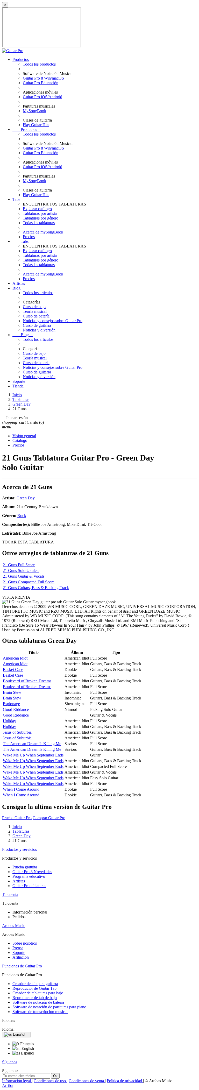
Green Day (26, 498)
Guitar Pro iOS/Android (42, 97)
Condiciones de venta (87, 1081)
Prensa (17, 948)
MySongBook (34, 111)
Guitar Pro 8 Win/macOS (43, 78)
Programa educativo (28, 876)
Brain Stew (12, 692)
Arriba (7, 1085)
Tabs (16, 199)
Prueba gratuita (24, 867)
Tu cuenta (10, 894)
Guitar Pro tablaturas (29, 885)
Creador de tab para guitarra (35, 983)
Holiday (9, 721)
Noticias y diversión (39, 330)
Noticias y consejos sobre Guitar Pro (52, 320)
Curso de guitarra (37, 325)
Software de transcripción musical (40, 1011)
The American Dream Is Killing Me (32, 743)
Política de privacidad (125, 1081)
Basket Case (13, 669)
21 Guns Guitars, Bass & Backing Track (36, 587)
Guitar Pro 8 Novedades (32, 871)
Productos (20, 59)
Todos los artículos (38, 293)
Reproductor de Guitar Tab (34, 988)
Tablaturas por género (40, 218)
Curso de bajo (34, 307)
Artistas (18, 283)
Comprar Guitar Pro (49, 818)
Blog (16, 288)
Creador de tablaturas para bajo (37, 993)
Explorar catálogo (37, 209)
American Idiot (15, 658)
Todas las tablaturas (39, 223)
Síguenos (9, 1062)
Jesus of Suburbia (17, 732)
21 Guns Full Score (19, 565)
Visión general (24, 436)
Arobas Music (13, 925)
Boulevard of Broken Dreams (27, 681)
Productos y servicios (19, 849)
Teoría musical (35, 311)
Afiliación (20, 957)
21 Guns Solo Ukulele (21, 570)
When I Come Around (21, 789)
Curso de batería (36, 316)
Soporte (18, 381)
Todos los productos (39, 64)
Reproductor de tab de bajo (34, 997)
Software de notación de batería (38, 1002)
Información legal (17, 1081)
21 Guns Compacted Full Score (28, 582)
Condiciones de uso (50, 1081)
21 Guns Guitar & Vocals (23, 576)
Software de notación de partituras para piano (49, 1007)
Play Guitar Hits (36, 125)
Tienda (18, 386)
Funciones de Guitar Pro (22, 966)
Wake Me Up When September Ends (33, 755)
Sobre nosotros (24, 943)
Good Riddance (16, 709)
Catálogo (19, 440)
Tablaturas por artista (40, 213)
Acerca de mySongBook (43, 232)
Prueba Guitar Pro (17, 818)
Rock (21, 515)
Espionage (11, 704)
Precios (29, 237)
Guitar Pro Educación (40, 83)
